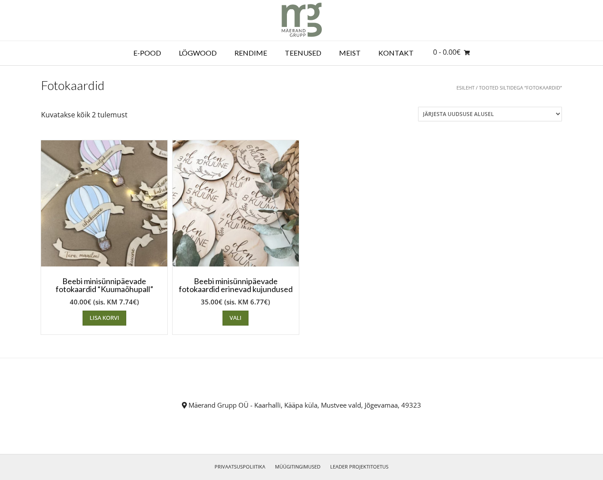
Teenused (303, 53)
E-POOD (147, 53)
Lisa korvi (104, 318)
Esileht (465, 87)
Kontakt (396, 53)
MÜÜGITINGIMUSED (297, 466)
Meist (350, 53)
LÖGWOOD (198, 53)
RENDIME (250, 53)
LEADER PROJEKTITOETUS (359, 466)
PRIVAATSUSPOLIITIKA (240, 466)
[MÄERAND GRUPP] (302, 20)
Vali (235, 318)
